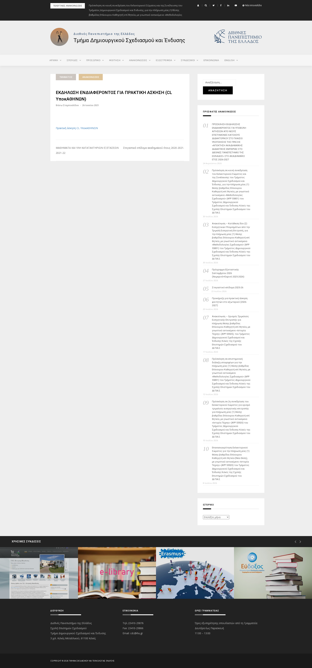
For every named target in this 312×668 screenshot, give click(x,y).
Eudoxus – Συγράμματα (262, 586)
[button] (198, 5)
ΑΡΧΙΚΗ (53, 60)
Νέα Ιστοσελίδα (253, 5)
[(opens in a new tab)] (39, 573)
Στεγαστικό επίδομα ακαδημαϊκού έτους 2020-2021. (153, 147)
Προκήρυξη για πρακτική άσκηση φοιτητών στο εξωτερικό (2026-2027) (230, 302)
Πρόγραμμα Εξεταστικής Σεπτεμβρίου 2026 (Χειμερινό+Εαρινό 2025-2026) (228, 273)
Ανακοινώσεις (90, 77)
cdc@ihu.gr (136, 633)
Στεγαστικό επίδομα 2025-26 (227, 287)
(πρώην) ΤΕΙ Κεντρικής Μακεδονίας (35, 586)
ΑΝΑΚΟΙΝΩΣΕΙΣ (138, 60)
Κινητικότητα (178, 586)
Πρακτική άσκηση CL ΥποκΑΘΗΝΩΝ (77, 128)
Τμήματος (65, 77)
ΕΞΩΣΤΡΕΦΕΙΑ (164, 60)
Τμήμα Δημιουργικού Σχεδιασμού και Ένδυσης (129, 40)
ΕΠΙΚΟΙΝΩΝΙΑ (211, 60)
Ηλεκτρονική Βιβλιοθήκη (107, 586)
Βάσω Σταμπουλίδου (67, 105)
